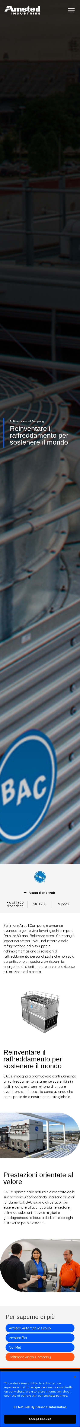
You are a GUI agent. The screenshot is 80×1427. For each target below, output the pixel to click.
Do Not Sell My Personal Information (40, 1407)
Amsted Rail (18, 1338)
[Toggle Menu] (71, 10)
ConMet (15, 1347)
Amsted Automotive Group (30, 1328)
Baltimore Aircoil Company (30, 1357)
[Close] (75, 1377)
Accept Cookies (40, 1419)
